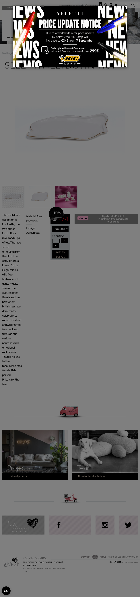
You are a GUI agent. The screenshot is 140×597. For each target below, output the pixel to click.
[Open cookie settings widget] (6, 590)
